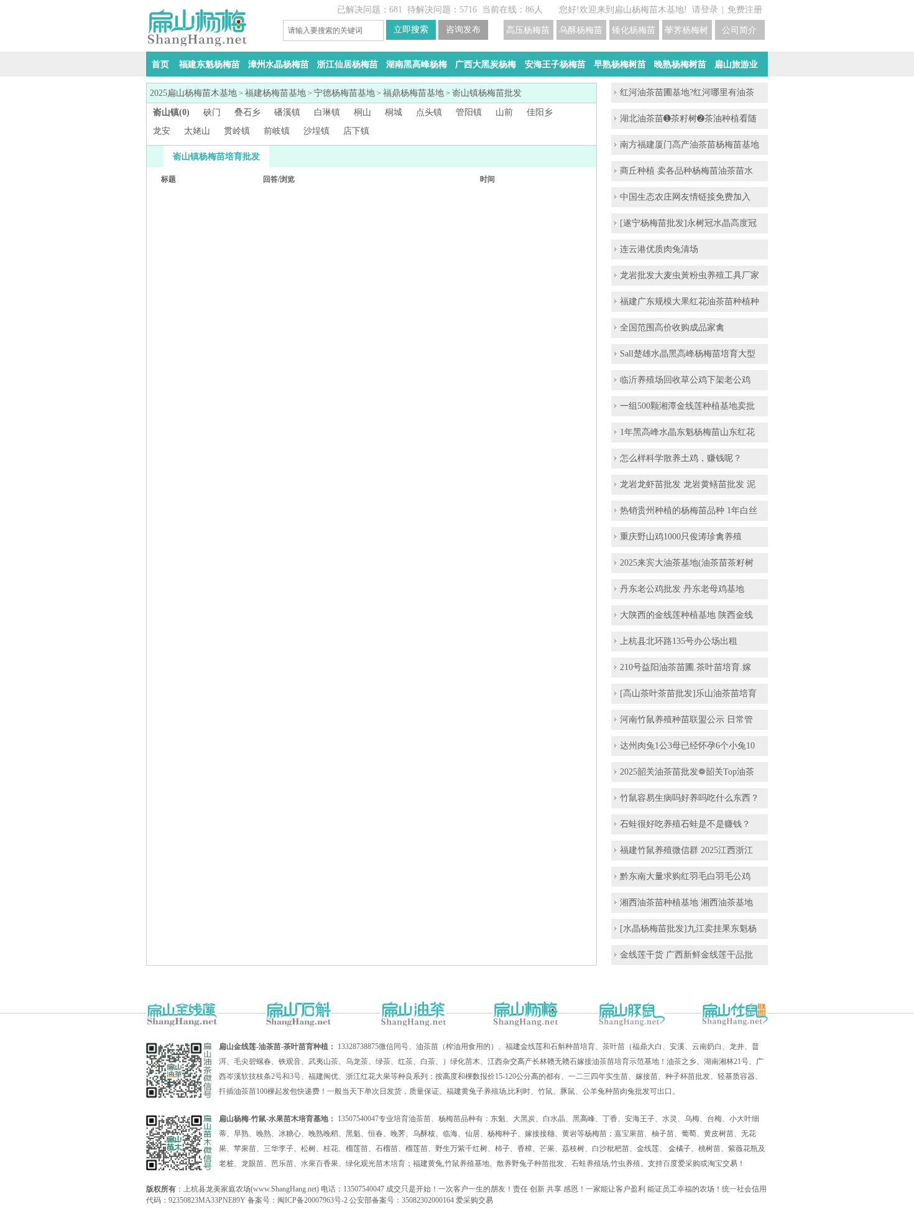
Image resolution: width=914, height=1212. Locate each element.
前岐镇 (277, 131)
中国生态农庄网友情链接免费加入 (685, 197)
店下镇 (356, 131)
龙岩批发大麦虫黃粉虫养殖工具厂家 (689, 275)
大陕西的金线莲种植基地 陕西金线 (686, 615)
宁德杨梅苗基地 (344, 93)
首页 (160, 64)
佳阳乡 (540, 112)
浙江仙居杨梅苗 (347, 64)
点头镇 (429, 112)
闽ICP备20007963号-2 (312, 1200)
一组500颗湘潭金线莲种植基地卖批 (687, 406)
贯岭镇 (237, 131)
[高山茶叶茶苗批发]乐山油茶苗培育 (688, 693)
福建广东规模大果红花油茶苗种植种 (689, 301)
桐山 (362, 112)
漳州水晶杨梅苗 (278, 64)
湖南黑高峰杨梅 (416, 64)
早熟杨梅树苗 (620, 64)
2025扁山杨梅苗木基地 (193, 93)
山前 (504, 112)
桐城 (393, 112)
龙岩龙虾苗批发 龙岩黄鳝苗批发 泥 (687, 484)
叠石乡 (247, 112)
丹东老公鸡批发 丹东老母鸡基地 (682, 589)
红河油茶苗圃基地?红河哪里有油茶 (687, 92)
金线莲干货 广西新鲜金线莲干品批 (686, 954)
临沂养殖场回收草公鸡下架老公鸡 (685, 380)
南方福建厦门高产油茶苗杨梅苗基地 (689, 144)
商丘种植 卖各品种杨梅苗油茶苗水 (686, 170)
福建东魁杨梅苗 (209, 64)
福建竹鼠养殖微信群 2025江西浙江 (686, 850)
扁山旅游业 (736, 64)
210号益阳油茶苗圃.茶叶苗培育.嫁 (685, 667)
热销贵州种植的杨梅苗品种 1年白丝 (688, 510)
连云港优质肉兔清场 (659, 249)
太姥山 (197, 131)
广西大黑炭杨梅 (485, 64)
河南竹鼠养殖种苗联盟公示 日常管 (686, 719)
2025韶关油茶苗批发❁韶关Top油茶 (687, 771)
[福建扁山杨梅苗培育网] (196, 44)
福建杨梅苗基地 (275, 93)
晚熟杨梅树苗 (680, 64)
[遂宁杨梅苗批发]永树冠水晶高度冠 (688, 223)
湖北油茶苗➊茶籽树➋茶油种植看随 (688, 118)
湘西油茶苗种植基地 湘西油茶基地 (686, 902)
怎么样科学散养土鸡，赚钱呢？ (681, 458)
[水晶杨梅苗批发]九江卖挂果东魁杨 (688, 928)
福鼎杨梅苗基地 (413, 93)
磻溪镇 (287, 112)
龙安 (161, 131)
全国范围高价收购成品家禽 (672, 327)
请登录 (705, 9)
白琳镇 (327, 112)
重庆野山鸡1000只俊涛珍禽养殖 (681, 536)
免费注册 (744, 9)
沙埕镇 (316, 131)
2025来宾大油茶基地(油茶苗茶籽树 (687, 562)
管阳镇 (469, 112)
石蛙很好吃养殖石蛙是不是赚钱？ (685, 824)
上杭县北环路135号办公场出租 (678, 641)
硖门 (212, 112)
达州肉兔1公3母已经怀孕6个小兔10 (687, 745)
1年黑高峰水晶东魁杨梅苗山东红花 (687, 432)
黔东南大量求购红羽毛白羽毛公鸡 (685, 876)
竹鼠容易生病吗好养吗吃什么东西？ (689, 798)
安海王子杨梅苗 (555, 64)
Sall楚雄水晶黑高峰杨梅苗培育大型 (687, 353)
